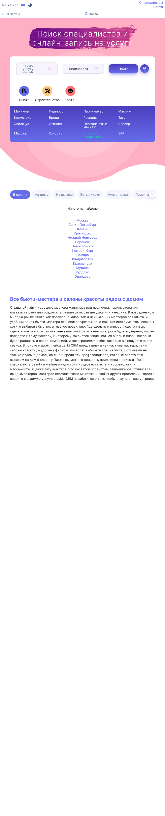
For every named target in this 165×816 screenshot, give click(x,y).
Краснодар (82, 233)
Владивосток (82, 259)
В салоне (20, 195)
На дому (41, 195)
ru (23, 4)
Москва (82, 220)
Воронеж (82, 242)
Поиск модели (147, 195)
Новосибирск (82, 246)
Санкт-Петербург (82, 225)
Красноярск (82, 263)
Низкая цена (118, 195)
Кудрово (82, 272)
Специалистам (151, 2)
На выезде (64, 195)
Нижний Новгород (82, 237)
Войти (158, 7)
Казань (82, 229)
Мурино (82, 268)
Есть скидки (90, 195)
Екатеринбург (82, 251)
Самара (82, 255)
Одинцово (82, 276)
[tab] (24, 94)
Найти (123, 69)
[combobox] (23, 69)
